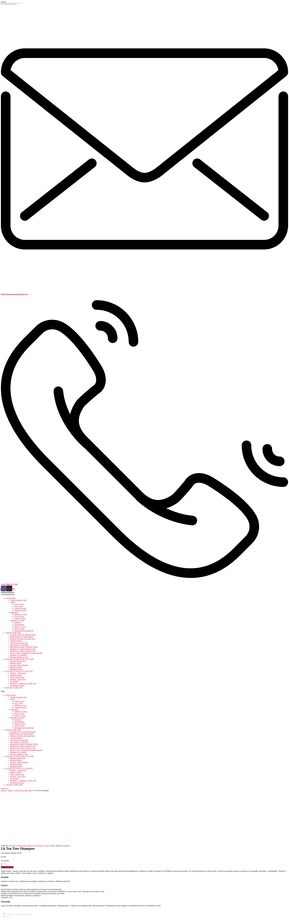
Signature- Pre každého (18, 655)
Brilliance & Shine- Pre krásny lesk (22, 639)
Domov (3, 790)
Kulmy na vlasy (20, 618)
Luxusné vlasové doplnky (19, 665)
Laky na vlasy (19, 604)
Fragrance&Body (16, 641)
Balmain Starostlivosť (17, 661)
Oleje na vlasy (19, 629)
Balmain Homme (16, 669)
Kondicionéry (19, 624)
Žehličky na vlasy (20, 614)
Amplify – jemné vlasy (18, 673)
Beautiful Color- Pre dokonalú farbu (23, 635)
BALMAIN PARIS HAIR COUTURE (19, 659)
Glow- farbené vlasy (17, 677)
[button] (144, 691)
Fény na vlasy (19, 616)
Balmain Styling (15, 663)
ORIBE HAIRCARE (13, 633)
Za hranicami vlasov (17, 685)
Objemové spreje (20, 610)
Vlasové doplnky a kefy (18, 600)
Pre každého (14, 681)
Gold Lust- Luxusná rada (19, 643)
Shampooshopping (7, 592)
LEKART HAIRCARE (14, 687)
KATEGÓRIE (10, 598)
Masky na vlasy (20, 627)
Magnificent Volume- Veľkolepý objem (24, 647)
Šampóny (17, 622)
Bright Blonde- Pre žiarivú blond (21, 637)
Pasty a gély (18, 606)
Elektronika (14, 612)
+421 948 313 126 (9, 584)
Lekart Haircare (64, 846)
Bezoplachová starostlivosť (24, 631)
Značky (10, 790)
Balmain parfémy (16, 667)
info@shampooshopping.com (14, 294)
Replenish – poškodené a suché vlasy (23, 683)
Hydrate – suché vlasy (18, 679)
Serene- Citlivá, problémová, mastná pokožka (26, 653)
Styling (12, 602)
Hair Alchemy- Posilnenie (19, 645)
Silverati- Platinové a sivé (19, 657)
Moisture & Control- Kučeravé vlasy (23, 649)
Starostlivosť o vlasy (17, 620)
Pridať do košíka (7, 867)
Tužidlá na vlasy (20, 608)
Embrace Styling (16, 675)
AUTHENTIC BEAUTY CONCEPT (19, 671)
